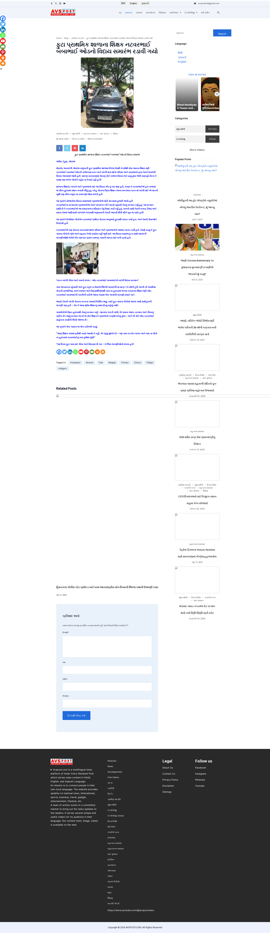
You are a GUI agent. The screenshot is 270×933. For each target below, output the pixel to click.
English (133, 3)
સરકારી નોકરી (113, 903)
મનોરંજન (174, 12)
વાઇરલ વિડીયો (114, 881)
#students (75, 362)
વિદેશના (162, 12)
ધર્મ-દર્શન (205, 12)
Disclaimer (168, 785)
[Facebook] (52, 3)
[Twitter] (56, 3)
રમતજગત (150, 12)
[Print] (97, 351)
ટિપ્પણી (66, 632)
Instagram (200, 773)
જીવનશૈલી (76, 134)
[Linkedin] (70, 351)
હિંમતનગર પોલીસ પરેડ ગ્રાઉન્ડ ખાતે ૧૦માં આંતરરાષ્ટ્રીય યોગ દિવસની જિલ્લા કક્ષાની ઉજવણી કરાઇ (107, 587)
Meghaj (112, 362)
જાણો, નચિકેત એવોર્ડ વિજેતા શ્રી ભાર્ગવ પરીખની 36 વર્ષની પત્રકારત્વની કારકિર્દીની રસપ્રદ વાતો (197, 327)
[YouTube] (64, 3)
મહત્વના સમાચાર (90, 134)
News (110, 766)
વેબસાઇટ (66, 696)
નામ (64, 662)
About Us (167, 767)
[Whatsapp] (75, 351)
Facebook (200, 767)
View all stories (197, 74)
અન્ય (110, 783)
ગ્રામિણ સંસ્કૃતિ (62, 134)
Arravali (89, 362)
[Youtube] (80, 351)
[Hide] (1, 69)
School (137, 362)
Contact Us (168, 773)
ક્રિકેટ (110, 794)
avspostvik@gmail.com (208, 3)
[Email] (91, 351)
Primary (125, 362)
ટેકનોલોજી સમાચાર (116, 815)
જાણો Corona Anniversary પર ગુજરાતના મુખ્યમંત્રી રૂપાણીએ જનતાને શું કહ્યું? (197, 267)
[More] (102, 351)
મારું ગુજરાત (105, 134)
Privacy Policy (170, 779)
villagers (62, 368)
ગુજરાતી (145, 3)
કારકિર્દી (111, 788)
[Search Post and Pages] (218, 12)
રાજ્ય (110, 876)
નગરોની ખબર (189, 488)
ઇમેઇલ (65, 679)
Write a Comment (95, 139)
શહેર (110, 892)
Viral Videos (113, 777)
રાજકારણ (112, 870)
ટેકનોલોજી (190, 12)
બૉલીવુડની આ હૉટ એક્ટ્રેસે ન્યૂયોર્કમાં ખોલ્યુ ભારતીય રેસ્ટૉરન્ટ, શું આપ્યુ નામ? (197, 207)
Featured (112, 761)
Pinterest (200, 779)
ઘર (120, 12)
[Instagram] (60, 3)
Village (149, 362)
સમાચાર (128, 12)
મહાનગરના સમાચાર (197, 544)
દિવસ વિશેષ (199, 375)
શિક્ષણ (115, 134)
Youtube (199, 785)
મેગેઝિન (111, 859)
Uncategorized (115, 772)
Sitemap (167, 791)
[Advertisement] (197, 642)
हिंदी (123, 3)
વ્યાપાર (139, 12)
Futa (101, 362)
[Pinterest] (86, 351)
